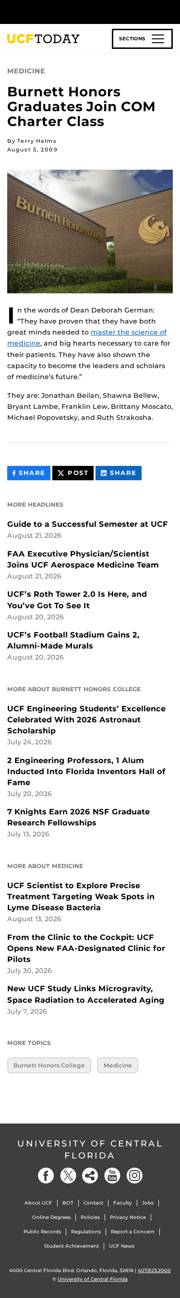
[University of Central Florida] (73, 11)
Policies (90, 1217)
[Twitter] (68, 1175)
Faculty (122, 1203)
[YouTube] (112, 1175)
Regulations (86, 1231)
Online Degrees (51, 1217)
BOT (67, 1203)
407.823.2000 (154, 1270)
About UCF (38, 1203)
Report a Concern (133, 1231)
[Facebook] (46, 1175)
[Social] (90, 1175)
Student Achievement (71, 1246)
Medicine (118, 1065)
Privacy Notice (128, 1217)
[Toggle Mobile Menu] (170, 11)
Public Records (42, 1231)
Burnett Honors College (49, 1065)
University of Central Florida (90, 1149)
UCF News (121, 1246)
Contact (93, 1203)
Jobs (148, 1203)
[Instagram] (134, 1175)
